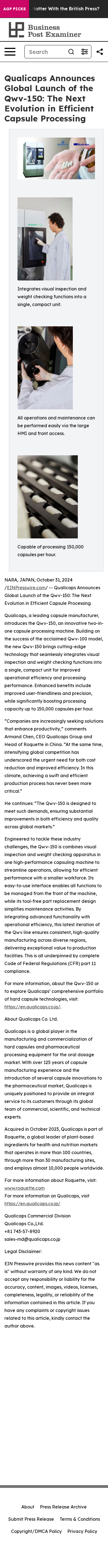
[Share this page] (100, 51)
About (27, 1507)
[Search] (71, 51)
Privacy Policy (82, 1531)
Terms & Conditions (80, 1519)
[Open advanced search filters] (84, 51)
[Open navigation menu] (10, 51)
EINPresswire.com (26, 587)
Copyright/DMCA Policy (36, 1531)
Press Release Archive (63, 1507)
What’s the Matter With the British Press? (52, 8)
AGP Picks (14, 8)
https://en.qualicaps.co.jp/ (32, 1007)
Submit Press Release (31, 1519)
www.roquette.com (24, 1188)
